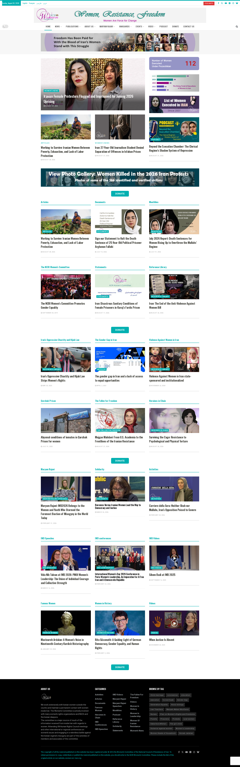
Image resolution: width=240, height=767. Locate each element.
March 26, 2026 (102, 512)
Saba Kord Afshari (158, 724)
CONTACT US (188, 26)
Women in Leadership (135, 715)
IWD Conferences (105, 568)
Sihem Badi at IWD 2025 (162, 575)
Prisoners (165, 719)
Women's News (51, 91)
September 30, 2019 (50, 313)
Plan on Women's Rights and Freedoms (177, 714)
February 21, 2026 (49, 523)
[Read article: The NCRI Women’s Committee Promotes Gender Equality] (66, 286)
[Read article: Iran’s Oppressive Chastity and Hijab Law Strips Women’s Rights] (66, 359)
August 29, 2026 (51, 106)
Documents (102, 231)
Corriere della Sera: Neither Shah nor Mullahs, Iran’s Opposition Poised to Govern (172, 508)
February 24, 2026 (157, 515)
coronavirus (172, 695)
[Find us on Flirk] (229, 3)
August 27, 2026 (102, 156)
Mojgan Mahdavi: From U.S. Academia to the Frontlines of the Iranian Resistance (119, 439)
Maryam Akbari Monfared (178, 709)
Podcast (155, 139)
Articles (45, 143)
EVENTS (139, 26)
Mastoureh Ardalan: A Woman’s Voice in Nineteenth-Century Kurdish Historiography (65, 642)
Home (48, 26)
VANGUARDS (124, 26)
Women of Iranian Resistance (135, 723)
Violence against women (161, 728)
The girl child (176, 724)
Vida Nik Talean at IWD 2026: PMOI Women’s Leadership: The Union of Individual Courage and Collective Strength (65, 579)
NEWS (57, 26)
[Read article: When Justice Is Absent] (174, 623)
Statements (102, 296)
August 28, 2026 (48, 160)
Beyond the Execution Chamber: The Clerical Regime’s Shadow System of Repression (173, 148)
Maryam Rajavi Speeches (55, 499)
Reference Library (160, 296)
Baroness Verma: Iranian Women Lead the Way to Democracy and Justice (118, 506)
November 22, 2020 (157, 385)
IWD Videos (156, 568)
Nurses (154, 714)
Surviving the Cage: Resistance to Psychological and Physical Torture (168, 439)
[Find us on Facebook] (218, 3)
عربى (45, 3)
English (25, 3)
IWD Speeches (49, 568)
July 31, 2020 (47, 446)
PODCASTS (209, 3)
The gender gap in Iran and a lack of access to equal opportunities (119, 378)
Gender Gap (182, 700)
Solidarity (102, 499)
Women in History (105, 633)
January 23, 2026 (49, 649)
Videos (154, 633)
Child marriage (157, 695)
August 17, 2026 (102, 313)
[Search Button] (237, 26)
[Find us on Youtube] (226, 3)
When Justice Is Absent (161, 640)
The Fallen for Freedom (108, 430)
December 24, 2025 (157, 645)
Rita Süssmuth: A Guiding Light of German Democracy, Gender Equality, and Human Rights (118, 644)
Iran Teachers (157, 709)
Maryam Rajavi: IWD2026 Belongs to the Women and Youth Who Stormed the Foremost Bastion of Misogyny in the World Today (64, 512)
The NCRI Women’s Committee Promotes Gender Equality (63, 305)
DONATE (175, 26)
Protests (176, 719)
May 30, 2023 (47, 385)
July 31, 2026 (155, 252)
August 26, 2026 (156, 313)
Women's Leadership (185, 728)
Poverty (154, 719)
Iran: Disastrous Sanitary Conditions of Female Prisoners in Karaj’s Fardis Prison (117, 305)
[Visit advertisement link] (120, 42)
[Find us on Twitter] (222, 3)
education (185, 695)
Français (32, 3)
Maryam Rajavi (119, 699)
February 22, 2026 (103, 584)
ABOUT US (89, 26)
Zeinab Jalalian (186, 733)
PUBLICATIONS (72, 26)
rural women (188, 719)
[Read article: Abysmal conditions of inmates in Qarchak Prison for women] (66, 420)
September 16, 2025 (158, 580)
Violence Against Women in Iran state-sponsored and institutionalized (170, 378)
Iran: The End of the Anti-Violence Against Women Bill (172, 305)
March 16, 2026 (48, 588)
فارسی (38, 3)
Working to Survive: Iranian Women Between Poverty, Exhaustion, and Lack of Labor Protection (65, 151)
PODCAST (163, 26)
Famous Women (50, 633)
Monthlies (156, 231)
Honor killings (177, 705)
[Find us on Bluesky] (237, 3)
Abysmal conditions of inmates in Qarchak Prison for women (64, 439)
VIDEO (150, 26)
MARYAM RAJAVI (106, 26)
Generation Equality (159, 705)
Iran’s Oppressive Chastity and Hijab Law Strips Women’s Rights (63, 378)
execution (155, 700)
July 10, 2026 (101, 252)
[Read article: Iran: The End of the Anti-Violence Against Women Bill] (174, 286)
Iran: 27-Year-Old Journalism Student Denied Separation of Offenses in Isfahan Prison (119, 149)
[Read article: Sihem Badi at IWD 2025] (174, 558)
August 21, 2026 (156, 156)
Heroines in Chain (159, 430)
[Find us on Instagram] (233, 3)
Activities (156, 499)
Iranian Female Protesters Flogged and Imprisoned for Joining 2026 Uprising (88, 98)
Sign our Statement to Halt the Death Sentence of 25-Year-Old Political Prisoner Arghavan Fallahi (118, 242)
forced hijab (168, 700)
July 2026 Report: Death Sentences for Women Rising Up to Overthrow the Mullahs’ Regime (173, 242)
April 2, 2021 (101, 385)
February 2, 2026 (103, 653)
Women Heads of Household (163, 733)
